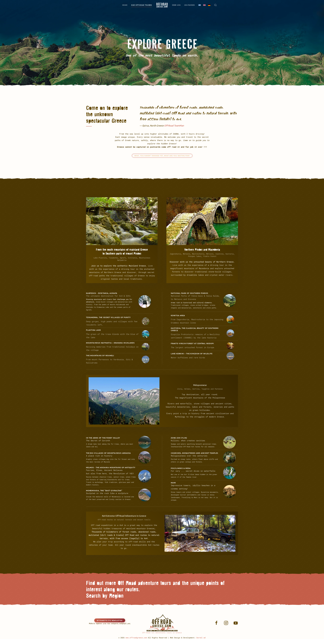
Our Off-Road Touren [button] (141, 5)
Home (124, 5)
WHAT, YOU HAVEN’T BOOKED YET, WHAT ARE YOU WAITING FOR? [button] (162, 156)
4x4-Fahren (189, 5)
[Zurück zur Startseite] (162, 5)
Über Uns (176, 5)
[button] (215, 5)
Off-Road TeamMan (174, 125)
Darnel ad (201, 637)
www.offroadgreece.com (136, 637)
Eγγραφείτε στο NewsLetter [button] (110, 620)
